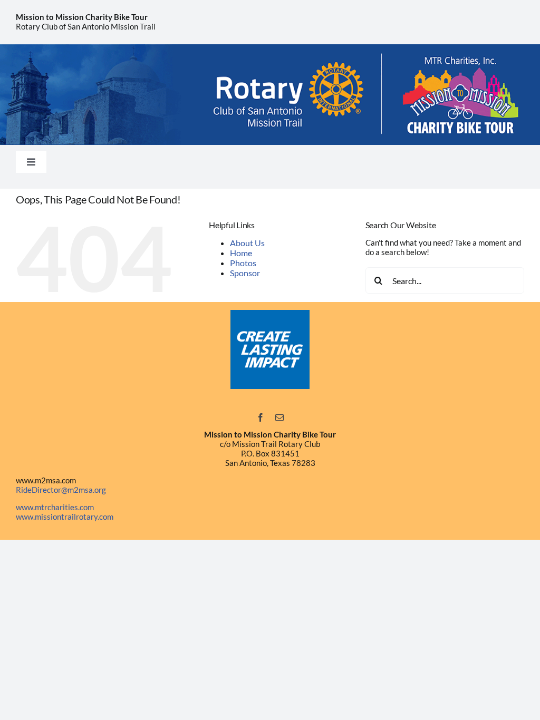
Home (241, 253)
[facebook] (260, 417)
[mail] (279, 417)
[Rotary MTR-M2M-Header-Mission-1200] (270, 48)
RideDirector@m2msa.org (61, 489)
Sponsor (245, 273)
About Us (247, 243)
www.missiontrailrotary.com (64, 516)
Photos (243, 263)
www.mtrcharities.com (55, 507)
